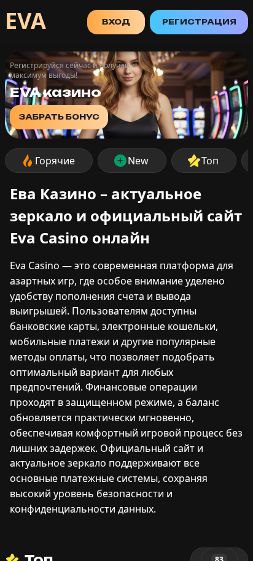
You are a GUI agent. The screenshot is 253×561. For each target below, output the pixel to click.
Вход (116, 21)
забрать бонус (58, 116)
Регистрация (199, 21)
